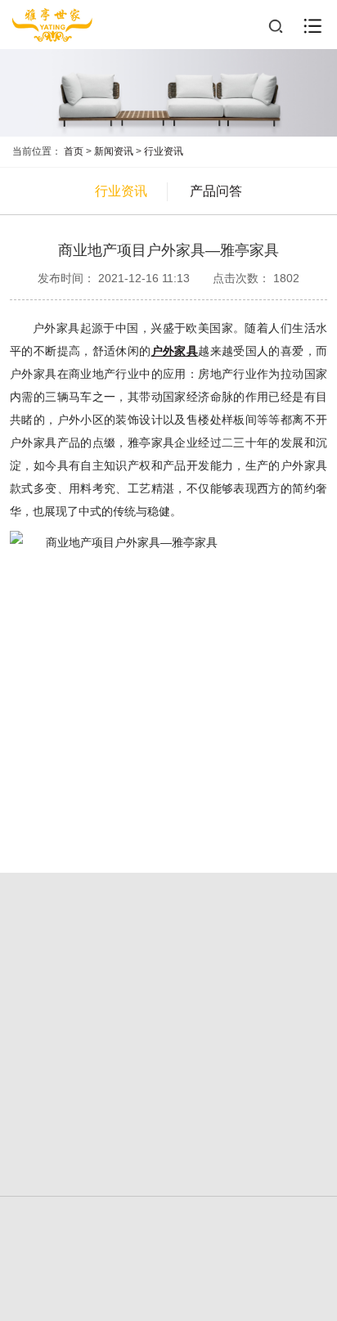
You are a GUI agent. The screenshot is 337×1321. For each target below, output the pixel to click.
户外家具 (89, 1012)
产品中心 (247, 984)
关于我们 (89, 984)
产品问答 (216, 191)
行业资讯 (163, 151)
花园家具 (247, 1012)
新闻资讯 (113, 151)
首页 (73, 151)
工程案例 (89, 1047)
